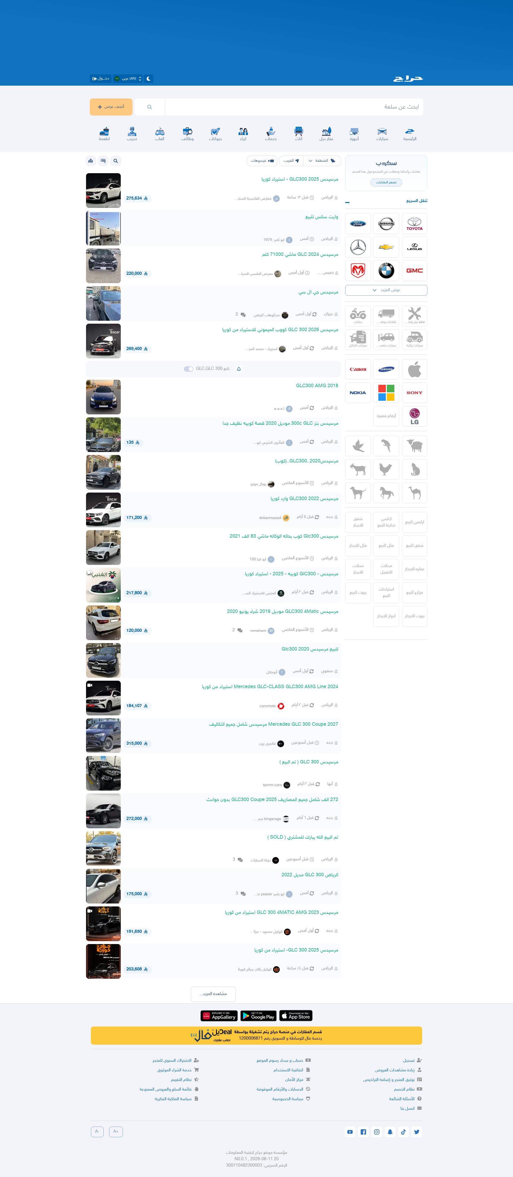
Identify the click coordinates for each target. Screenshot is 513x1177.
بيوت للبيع (358, 592)
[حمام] (358, 445)
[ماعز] (358, 469)
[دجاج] (386, 469)
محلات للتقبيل (386, 569)
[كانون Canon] (358, 369)
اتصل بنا (408, 1108)
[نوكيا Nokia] (358, 392)
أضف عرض (114, 106)
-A (97, 1131)
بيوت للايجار (415, 616)
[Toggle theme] (148, 78)
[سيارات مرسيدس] (358, 247)
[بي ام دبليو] (386, 270)
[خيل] (386, 492)
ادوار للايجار (386, 616)
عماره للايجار (415, 569)
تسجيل (409, 1060)
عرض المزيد (390, 290)
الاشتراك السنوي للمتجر (172, 1060)
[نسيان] (386, 223)
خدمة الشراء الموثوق (174, 1070)
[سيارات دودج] (358, 270)
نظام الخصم (404, 1089)
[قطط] (415, 469)
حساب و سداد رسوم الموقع (280, 1060)
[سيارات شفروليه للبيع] (386, 247)
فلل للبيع (386, 545)
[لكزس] (415, 247)
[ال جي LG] (415, 416)
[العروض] (90, 161)
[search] (150, 107)
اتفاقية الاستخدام (288, 1070)
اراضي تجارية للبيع (386, 522)
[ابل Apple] (415, 369)
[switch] (188, 369)
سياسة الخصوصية (288, 1099)
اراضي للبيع (414, 522)
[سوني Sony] (415, 392)
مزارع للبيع (414, 592)
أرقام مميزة (386, 416)
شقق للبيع (414, 545)
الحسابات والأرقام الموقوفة (280, 1089)
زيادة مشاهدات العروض (395, 1070)
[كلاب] (358, 492)
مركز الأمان (294, 1080)
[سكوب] (103, 161)
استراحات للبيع (386, 593)
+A (116, 1131)
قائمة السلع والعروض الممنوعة (166, 1089)
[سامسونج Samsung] (386, 369)
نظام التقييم (181, 1080)
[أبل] (415, 492)
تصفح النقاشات (386, 182)
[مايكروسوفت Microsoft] (386, 392)
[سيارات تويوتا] (415, 223)
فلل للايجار (358, 545)
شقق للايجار (358, 522)
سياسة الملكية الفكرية (173, 1099)
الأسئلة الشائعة (402, 1099)
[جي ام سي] (415, 270)
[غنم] (415, 445)
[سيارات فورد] (358, 223)
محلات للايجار (358, 569)
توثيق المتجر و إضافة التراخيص (389, 1080)
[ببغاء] (386, 445)
